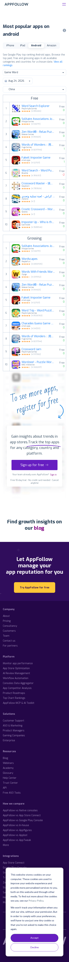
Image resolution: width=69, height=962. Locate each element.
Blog (5, 758)
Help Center (9, 778)
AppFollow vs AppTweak (17, 840)
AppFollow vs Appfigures (17, 830)
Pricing (7, 621)
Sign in (53, 474)
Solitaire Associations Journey (38, 119)
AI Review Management (16, 673)
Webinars (8, 763)
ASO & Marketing (12, 725)
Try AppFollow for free (34, 587)
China (12, 89)
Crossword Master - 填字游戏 (38, 183)
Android (36, 45)
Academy (8, 768)
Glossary (8, 773)
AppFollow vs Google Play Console (23, 820)
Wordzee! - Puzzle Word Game (38, 362)
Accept (34, 937)
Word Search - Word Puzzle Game (38, 170)
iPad (22, 45)
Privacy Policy (35, 900)
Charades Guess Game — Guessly (38, 323)
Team (6, 636)
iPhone (10, 45)
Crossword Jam (31, 349)
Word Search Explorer (36, 106)
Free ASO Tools (12, 792)
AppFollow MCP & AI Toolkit (18, 703)
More (6, 845)
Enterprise (9, 740)
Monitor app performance (18, 663)
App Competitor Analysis (17, 688)
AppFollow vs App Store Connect (22, 815)
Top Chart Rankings (14, 698)
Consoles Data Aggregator (18, 683)
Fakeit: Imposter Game (36, 157)
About (6, 616)
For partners (10, 645)
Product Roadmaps (14, 693)
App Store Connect (13, 862)
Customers (9, 631)
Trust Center (10, 783)
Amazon (51, 45)
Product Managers (13, 730)
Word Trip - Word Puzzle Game (38, 310)
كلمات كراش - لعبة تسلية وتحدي (38, 196)
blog (39, 528)
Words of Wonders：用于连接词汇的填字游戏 (38, 144)
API (5, 788)
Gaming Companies (14, 735)
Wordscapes (30, 259)
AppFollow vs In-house (16, 825)
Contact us (9, 640)
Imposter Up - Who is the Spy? (38, 222)
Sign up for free (32, 465)
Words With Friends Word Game (38, 271)
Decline (34, 947)
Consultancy (10, 626)
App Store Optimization (16, 668)
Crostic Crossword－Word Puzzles (38, 209)
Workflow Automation (15, 678)
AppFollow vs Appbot (15, 835)
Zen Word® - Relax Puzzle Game (38, 131)
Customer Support (13, 720)
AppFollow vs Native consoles (20, 810)
